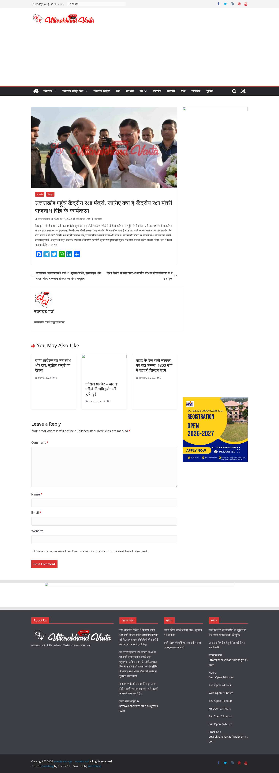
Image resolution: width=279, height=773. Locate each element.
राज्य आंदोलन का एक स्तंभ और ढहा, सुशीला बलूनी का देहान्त (53, 365)
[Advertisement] (139, 57)
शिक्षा (183, 91)
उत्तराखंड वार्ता (44, 218)
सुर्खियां (209, 91)
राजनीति (171, 91)
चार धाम (130, 91)
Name (36, 494)
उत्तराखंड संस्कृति (102, 91)
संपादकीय (196, 91)
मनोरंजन (157, 91)
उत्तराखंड (47, 91)
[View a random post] (243, 91)
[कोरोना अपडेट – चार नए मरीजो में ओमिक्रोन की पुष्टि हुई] (104, 357)
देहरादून (50, 194)
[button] (54, 91)
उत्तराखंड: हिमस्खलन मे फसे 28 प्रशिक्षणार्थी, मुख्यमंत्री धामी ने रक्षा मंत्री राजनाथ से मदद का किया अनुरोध (68, 276)
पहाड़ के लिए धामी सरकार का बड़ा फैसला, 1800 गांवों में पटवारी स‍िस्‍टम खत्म (154, 365)
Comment (39, 442)
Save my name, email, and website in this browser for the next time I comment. (92, 551)
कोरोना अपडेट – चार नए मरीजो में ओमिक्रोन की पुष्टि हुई (102, 388)
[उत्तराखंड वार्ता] (72, 630)
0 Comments (83, 218)
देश (141, 91)
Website (37, 531)
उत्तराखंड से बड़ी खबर (72, 91)
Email (36, 512)
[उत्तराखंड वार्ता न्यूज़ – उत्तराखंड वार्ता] (35, 91)
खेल (118, 91)
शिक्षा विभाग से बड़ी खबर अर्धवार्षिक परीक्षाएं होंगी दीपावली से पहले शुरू (140, 276)
